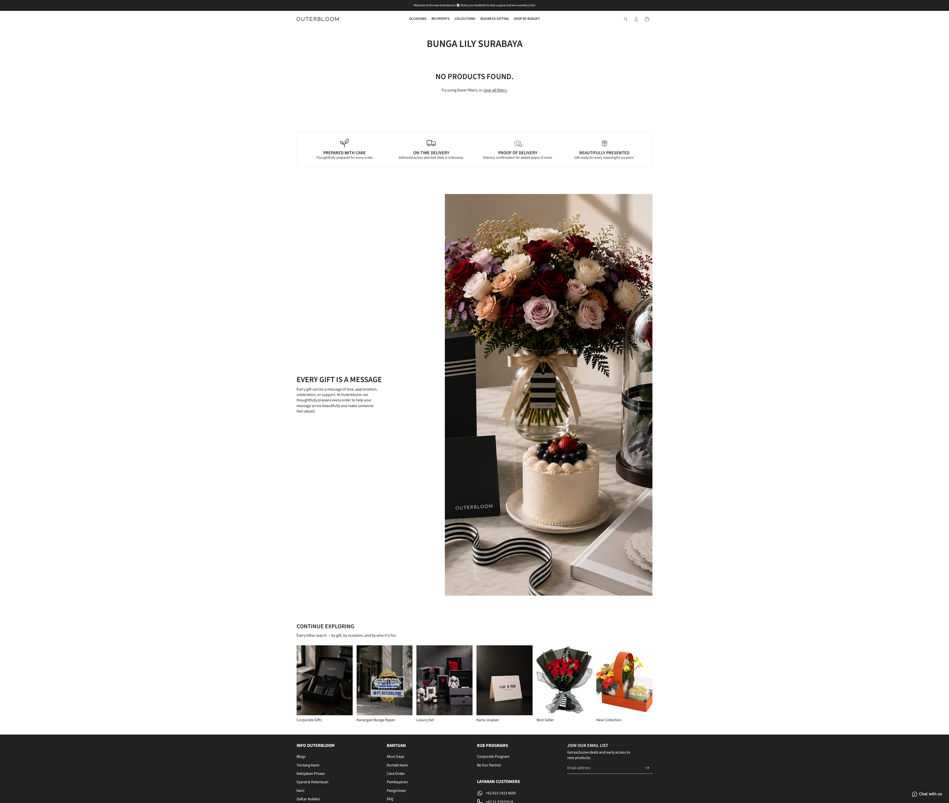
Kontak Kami (397, 765)
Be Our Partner (489, 765)
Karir (301, 790)
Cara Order (396, 773)
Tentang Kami (308, 765)
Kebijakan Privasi (311, 773)
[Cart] (647, 19)
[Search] (625, 19)
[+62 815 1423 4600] (519, 793)
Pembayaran (397, 782)
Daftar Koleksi (308, 799)
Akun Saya (395, 757)
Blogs (301, 757)
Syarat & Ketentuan (312, 782)
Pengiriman (396, 790)
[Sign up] (647, 768)
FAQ (390, 799)
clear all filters (495, 90)
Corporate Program (493, 757)
